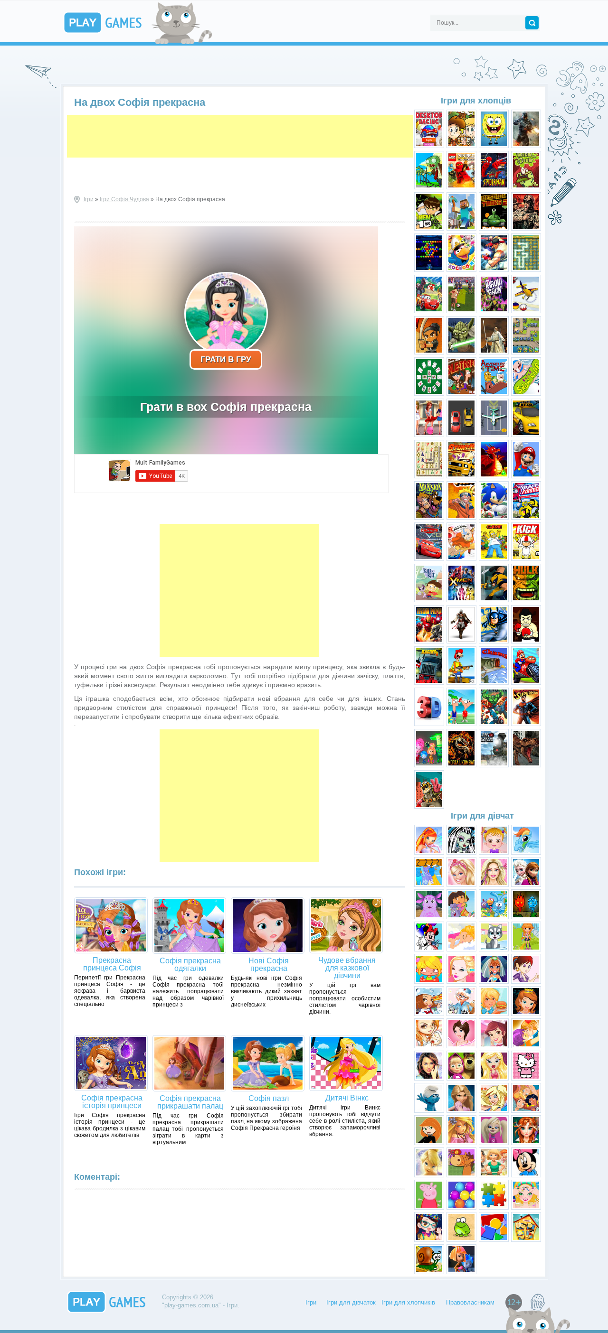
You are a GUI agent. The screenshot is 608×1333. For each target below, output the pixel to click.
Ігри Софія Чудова (124, 199)
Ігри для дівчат (482, 815)
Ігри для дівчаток (351, 1302)
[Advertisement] (240, 136)
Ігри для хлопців (476, 100)
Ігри (89, 199)
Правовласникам (470, 1302)
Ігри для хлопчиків (408, 1302)
